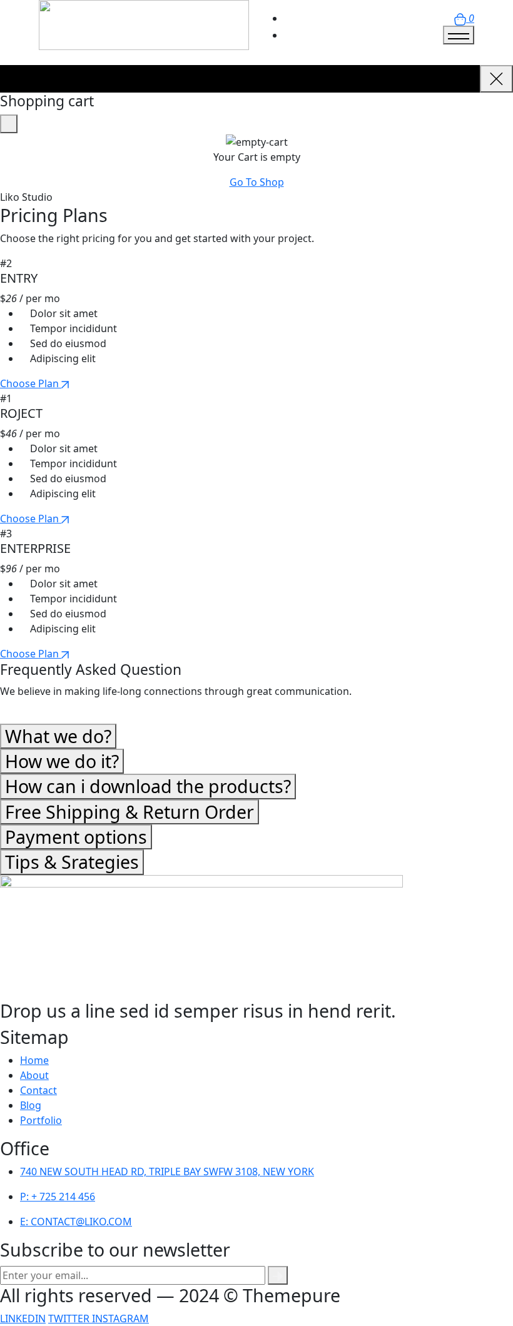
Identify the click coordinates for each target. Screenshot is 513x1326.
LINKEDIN (23, 1318)
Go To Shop (257, 182)
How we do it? (62, 761)
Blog (30, 1105)
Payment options (76, 836)
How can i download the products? (148, 786)
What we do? (58, 736)
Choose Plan (30, 383)
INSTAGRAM (120, 1318)
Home (34, 1060)
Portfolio (41, 1120)
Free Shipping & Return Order (129, 811)
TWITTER (70, 1318)
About (34, 1075)
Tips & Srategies (72, 861)
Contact (38, 1090)
